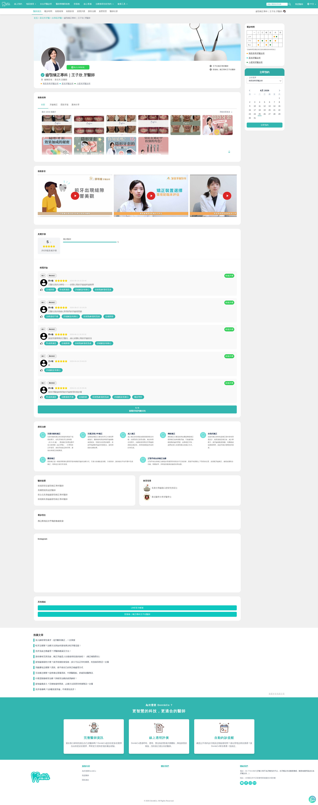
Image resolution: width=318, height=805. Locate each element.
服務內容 (86, 766)
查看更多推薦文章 (277, 694)
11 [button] (260, 106)
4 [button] (259, 102)
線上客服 (88, 4)
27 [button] (270, 114)
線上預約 (18, 4)
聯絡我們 (244, 766)
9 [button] (249, 106)
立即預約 (265, 125)
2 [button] (249, 102)
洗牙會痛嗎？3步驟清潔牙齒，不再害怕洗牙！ (55, 689)
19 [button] (265, 110)
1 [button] (279, 98)
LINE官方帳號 (137, 608)
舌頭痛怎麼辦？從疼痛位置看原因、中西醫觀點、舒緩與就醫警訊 (64, 673)
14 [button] (274, 106)
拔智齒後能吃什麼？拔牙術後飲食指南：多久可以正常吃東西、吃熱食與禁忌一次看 (72, 662)
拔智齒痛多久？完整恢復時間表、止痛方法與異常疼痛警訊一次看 (64, 684)
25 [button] (260, 114)
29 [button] (279, 114)
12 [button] (265, 106)
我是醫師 (299, 4)
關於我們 (165, 766)
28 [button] (274, 114)
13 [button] (270, 106)
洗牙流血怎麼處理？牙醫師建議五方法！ (53, 651)
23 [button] (250, 114)
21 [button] (274, 110)
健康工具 (121, 4)
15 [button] (279, 106)
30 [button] (250, 118)
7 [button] (274, 102)
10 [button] (255, 106)
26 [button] (265, 114)
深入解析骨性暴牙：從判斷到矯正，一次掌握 (55, 640)
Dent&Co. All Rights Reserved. (162, 801)
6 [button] (269, 102)
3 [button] (254, 102)
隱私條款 (85, 780)
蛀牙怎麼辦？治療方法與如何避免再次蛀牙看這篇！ (58, 646)
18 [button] (260, 110)
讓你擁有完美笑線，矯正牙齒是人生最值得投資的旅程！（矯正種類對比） (68, 656)
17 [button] (255, 110)
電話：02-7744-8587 (248, 771)
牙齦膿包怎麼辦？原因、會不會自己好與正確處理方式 (59, 667)
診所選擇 (252, 78)
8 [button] (279, 102)
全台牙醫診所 (46, 4)
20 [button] (270, 110)
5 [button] (264, 102)
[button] (250, 90)
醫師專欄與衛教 (63, 4)
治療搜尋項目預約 (104, 4)
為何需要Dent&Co (89, 771)
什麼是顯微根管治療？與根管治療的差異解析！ (56, 678)
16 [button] (250, 110)
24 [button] (255, 114)
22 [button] (279, 110)
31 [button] (255, 118)
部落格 (77, 4)
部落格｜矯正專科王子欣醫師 (137, 614)
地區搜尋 (30, 4)
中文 (312, 4)
